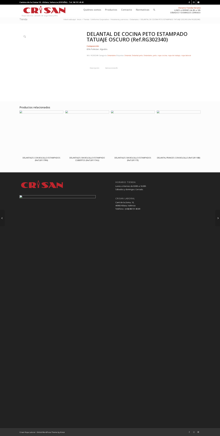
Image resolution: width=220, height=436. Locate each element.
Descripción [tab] (94, 68)
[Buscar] (154, 9)
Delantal (128, 55)
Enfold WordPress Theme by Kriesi (51, 432)
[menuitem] (92, 9)
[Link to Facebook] (189, 2)
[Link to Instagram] (194, 2)
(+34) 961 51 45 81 (132, 208)
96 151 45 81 (78, 2)
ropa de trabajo (174, 55)
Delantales (111, 55)
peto (155, 55)
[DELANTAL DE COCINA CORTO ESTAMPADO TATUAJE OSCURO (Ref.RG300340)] (217, 218)
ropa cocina (162, 55)
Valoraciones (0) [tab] (111, 68)
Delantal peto (137, 55)
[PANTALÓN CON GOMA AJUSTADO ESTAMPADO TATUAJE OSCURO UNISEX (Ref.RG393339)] (2, 218)
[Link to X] (198, 2)
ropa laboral (186, 55)
